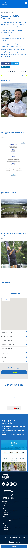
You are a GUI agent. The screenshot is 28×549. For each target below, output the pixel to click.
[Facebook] (3, 484)
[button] (6, 63)
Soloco (18, 542)
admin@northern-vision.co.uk (9, 503)
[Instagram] (11, 484)
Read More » (3, 137)
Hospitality (5, 509)
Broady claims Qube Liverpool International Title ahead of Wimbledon (12, 133)
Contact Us (5, 512)
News (4, 516)
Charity (4, 510)
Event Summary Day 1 (6, 282)
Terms (4, 518)
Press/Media (5, 514)
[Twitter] (7, 484)
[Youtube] (15, 484)
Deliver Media (21, 541)
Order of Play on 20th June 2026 (9, 192)
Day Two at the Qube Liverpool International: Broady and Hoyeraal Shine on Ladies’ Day (13, 234)
